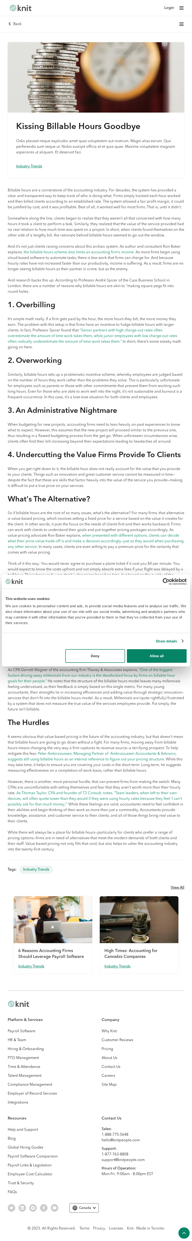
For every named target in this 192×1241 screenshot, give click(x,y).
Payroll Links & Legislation (30, 1165)
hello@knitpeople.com (121, 1140)
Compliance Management (30, 1085)
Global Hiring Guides (25, 1148)
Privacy (99, 1228)
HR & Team (17, 1040)
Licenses (116, 1228)
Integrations (18, 1102)
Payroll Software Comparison (33, 1156)
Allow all (157, 656)
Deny (95, 656)
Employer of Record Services (32, 1094)
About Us (109, 1058)
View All (177, 888)
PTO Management (23, 1058)
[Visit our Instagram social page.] (33, 1208)
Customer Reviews (117, 1040)
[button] (181, 8)
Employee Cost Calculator (30, 1174)
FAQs (12, 1192)
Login (169, 8)
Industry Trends (29, 166)
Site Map (109, 1085)
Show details (166, 641)
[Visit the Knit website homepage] (20, 8)
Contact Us (111, 1067)
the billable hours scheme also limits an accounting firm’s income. (79, 252)
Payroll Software (21, 1031)
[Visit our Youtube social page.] (54, 1208)
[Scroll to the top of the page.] (184, 1233)
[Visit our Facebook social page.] (44, 1208)
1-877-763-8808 (115, 1154)
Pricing (107, 1049)
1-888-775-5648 (115, 1135)
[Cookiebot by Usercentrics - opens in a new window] (166, 581)
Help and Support (23, 1130)
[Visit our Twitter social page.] (11, 1208)
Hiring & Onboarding (26, 1049)
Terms (84, 1228)
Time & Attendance (24, 1067)
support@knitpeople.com (123, 1160)
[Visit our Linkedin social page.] (22, 1208)
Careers (108, 1076)
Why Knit (109, 1031)
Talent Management (24, 1076)
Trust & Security (21, 1183)
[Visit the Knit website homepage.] (18, 1004)
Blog (12, 1139)
